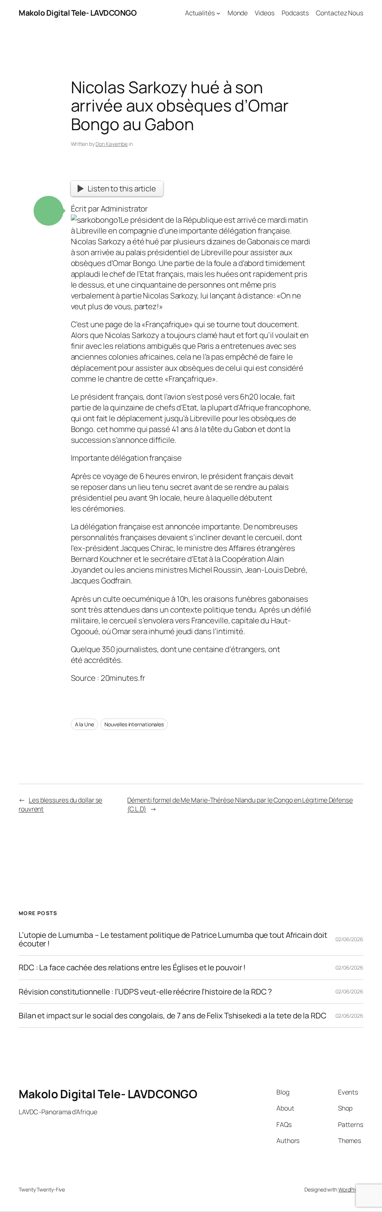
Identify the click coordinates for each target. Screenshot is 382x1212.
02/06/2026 (349, 939)
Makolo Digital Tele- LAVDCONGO (78, 12)
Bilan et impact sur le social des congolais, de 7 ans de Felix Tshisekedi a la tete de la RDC (172, 1015)
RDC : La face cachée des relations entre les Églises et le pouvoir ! (132, 967)
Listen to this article (122, 188)
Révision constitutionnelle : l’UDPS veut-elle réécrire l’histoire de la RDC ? (145, 991)
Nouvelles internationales (134, 724)
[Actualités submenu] (218, 13)
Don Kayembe (112, 143)
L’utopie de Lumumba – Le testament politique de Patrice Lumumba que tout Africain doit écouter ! (173, 939)
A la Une (84, 724)
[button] (48, 211)
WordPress (350, 1189)
